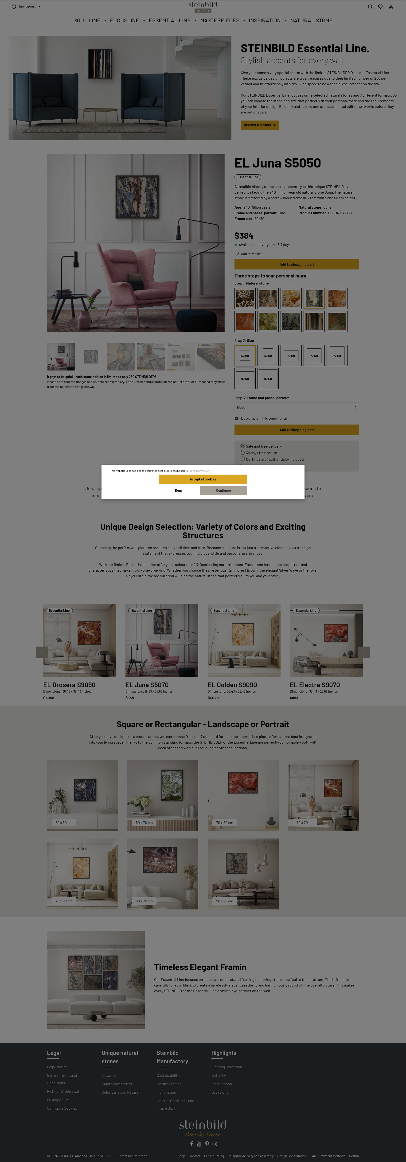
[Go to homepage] (203, 7)
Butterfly (218, 1075)
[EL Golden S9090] (244, 640)
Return (354, 1156)
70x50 (291, 355)
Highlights (223, 1052)
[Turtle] (337, 321)
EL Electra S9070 (315, 685)
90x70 (245, 378)
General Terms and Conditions (62, 1079)
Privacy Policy (58, 1099)
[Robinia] (268, 321)
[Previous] (207, 326)
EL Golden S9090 (232, 685)
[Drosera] (337, 298)
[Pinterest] (207, 1145)
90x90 (268, 378)
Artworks (109, 1075)
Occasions (219, 1092)
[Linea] (314, 321)
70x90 (337, 355)
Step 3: (261, 397)
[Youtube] (200, 1145)
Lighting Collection (226, 1067)
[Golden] (291, 298)
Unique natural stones (120, 1057)
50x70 (268, 355)
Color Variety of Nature (120, 1092)
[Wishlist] (380, 6)
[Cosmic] (291, 321)
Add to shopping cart (297, 264)
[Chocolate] (245, 298)
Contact (194, 1156)
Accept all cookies (203, 479)
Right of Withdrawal (63, 1091)
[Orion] (268, 298)
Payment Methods (332, 1156)
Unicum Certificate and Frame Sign (175, 1104)
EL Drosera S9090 (69, 685)
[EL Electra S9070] (326, 640)
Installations (221, 1083)
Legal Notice (57, 1067)
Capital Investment (117, 1083)
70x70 (314, 355)
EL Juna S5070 (147, 685)
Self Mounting (214, 1156)
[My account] (391, 6)
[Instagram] (214, 1145)
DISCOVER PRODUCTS (260, 125)
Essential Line (248, 177)
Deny (179, 490)
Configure (223, 490)
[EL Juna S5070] (161, 640)
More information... (200, 470)
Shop (181, 1156)
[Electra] (245, 321)
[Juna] (314, 298)
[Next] (219, 326)
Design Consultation (292, 1156)
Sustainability (168, 1075)
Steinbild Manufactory (172, 1057)
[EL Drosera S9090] (79, 640)
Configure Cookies (62, 1108)
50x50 (245, 355)
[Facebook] (192, 1145)
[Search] (370, 6)
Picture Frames (169, 1083)
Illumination (166, 1092)
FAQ (313, 1156)
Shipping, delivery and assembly (250, 1156)
